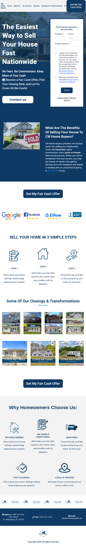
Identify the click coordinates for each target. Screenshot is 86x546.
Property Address (62, 44)
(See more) (43, 305)
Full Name (59, 34)
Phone (71, 34)
